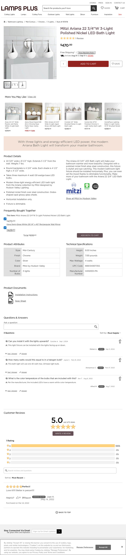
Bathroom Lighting (15, 22)
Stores (93, 3)
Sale (120, 14)
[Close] (122, 547)
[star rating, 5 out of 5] (67, 38)
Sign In (108, 3)
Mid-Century (31, 22)
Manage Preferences (85, 547)
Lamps (23, 14)
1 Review (79, 38)
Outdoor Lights (54, 14)
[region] (63, 547)
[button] (7, 84)
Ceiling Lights (9, 14)
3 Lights (50, 22)
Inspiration (108, 14)
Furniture (94, 14)
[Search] (94, 8)
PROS (100, 3)
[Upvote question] (120, 390)
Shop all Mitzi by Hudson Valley (81, 198)
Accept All (103, 547)
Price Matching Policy (86, 53)
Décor (82, 14)
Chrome (41, 22)
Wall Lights (70, 14)
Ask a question (10, 372)
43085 (90, 55)
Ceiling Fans (37, 14)
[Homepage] (4, 22)
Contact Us (119, 3)
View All (32, 96)
